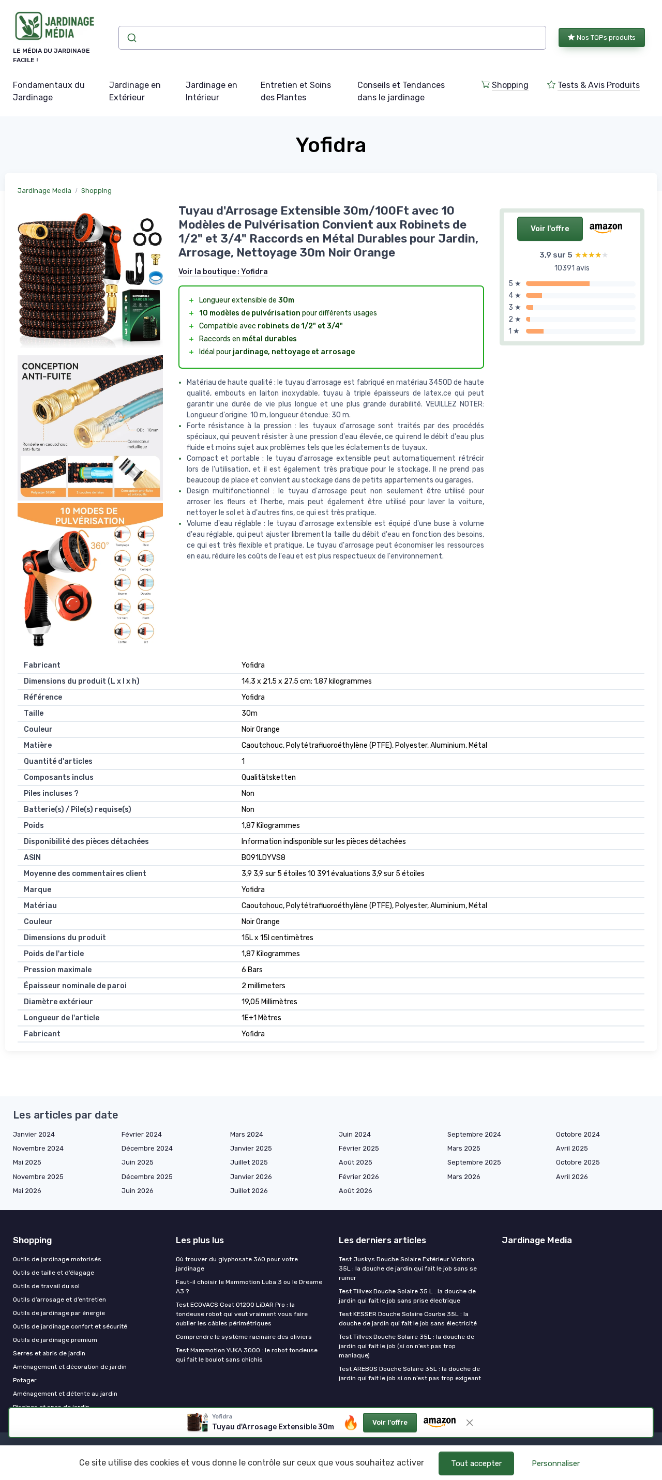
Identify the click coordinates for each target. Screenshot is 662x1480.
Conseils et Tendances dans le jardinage (401, 91)
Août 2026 (355, 1191)
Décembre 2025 (147, 1177)
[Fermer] (469, 1422)
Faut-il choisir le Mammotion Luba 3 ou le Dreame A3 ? (249, 1286)
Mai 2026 (27, 1191)
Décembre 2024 (147, 1148)
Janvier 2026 (251, 1177)
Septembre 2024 (474, 1134)
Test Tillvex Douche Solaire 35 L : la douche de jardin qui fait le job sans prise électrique (407, 1296)
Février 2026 (359, 1177)
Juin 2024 (355, 1134)
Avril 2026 (572, 1177)
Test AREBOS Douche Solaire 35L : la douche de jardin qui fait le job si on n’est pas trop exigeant (410, 1373)
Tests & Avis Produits (599, 85)
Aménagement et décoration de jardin (70, 1366)
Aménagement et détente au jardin (65, 1393)
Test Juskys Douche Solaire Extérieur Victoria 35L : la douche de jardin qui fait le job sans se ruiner (408, 1268)
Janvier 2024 (34, 1134)
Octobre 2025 (578, 1162)
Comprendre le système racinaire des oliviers (244, 1336)
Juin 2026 (138, 1191)
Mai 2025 (27, 1162)
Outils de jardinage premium (55, 1339)
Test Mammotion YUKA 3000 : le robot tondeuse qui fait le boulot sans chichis (247, 1355)
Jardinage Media (44, 190)
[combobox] (332, 38)
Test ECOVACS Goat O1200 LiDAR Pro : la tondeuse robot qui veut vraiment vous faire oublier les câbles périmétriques (242, 1314)
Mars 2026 (463, 1177)
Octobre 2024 (578, 1134)
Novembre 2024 (38, 1148)
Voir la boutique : (223, 271)
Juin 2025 (138, 1162)
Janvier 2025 (251, 1148)
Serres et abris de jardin (49, 1353)
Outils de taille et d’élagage (53, 1272)
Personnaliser (556, 1463)
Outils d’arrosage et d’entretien (59, 1299)
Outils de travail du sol (46, 1286)
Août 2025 (355, 1162)
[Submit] (131, 37)
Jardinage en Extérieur (135, 91)
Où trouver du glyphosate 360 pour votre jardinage (237, 1264)
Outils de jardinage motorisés (57, 1259)
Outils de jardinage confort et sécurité (70, 1326)
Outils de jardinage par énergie (59, 1313)
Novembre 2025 (38, 1177)
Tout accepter (476, 1463)
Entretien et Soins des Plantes (296, 91)
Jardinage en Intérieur (211, 91)
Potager (25, 1380)
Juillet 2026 (249, 1191)
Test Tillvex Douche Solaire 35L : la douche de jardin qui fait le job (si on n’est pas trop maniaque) (406, 1346)
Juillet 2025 (249, 1162)
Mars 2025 (463, 1148)
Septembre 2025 (474, 1162)
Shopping (510, 85)
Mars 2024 (246, 1134)
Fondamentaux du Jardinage (49, 91)
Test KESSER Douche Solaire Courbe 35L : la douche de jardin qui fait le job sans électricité (408, 1318)
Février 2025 (359, 1148)
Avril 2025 (572, 1148)
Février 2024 (142, 1134)
